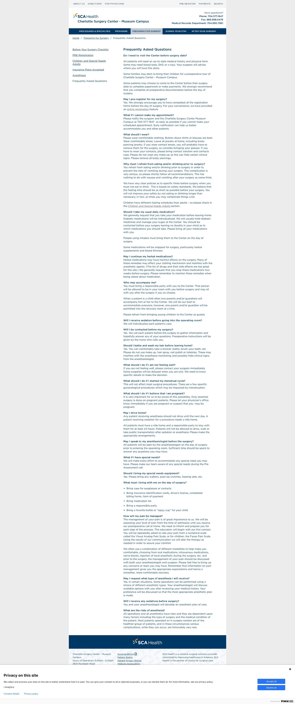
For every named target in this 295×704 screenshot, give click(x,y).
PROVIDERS (121, 31)
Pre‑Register (187, 4)
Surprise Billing (126, 654)
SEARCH (218, 4)
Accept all (271, 681)
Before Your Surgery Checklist (90, 49)
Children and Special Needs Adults (89, 62)
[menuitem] (79, 4)
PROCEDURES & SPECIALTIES (94, 31)
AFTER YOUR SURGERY (204, 31)
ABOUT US (79, 4)
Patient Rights (125, 657)
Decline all (271, 687)
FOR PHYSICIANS (114, 4)
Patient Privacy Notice (129, 660)
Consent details (11, 693)
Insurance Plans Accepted (88, 69)
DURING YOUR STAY (176, 31)
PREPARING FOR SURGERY (146, 31)
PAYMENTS (205, 4)
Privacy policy (31, 693)
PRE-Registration (83, 55)
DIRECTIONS (95, 4)
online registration (138, 109)
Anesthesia (79, 75)
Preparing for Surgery (96, 38)
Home (76, 38)
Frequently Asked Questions (90, 81)
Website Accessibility (129, 664)
